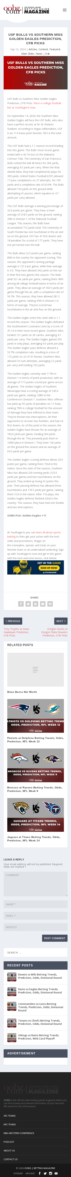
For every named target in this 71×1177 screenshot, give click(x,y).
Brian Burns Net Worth (22, 691)
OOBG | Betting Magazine (39, 1168)
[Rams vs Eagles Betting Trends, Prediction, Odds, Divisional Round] (11, 991)
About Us (9, 1150)
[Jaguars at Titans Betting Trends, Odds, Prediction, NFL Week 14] (35, 815)
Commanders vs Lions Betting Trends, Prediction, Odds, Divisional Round (40, 1007)
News (39, 53)
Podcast (9, 1141)
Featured (55, 49)
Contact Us (11, 1159)
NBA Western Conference (19, 1133)
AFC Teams (10, 1115)
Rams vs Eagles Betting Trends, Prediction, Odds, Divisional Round (40, 990)
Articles (33, 49)
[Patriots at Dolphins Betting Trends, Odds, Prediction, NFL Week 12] (35, 716)
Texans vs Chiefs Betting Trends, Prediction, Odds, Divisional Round (40, 1022)
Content (43, 49)
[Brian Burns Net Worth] (35, 670)
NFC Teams (10, 1124)
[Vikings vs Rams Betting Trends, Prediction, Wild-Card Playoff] (11, 1037)
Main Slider (27, 53)
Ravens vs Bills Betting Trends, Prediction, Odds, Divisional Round (40, 976)
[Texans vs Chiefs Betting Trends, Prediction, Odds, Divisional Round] (11, 1023)
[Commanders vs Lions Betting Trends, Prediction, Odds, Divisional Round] (11, 1006)
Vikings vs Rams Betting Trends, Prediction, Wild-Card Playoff (38, 1037)
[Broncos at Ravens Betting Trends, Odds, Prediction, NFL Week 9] (35, 765)
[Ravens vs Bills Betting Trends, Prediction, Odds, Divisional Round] (11, 976)
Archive (30, 1173)
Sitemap (18, 1173)
